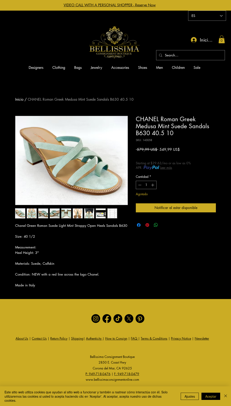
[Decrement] (139, 185)
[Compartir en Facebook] (138, 225)
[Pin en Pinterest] (147, 225)
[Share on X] (164, 225)
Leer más (166, 167)
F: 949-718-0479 (126, 374)
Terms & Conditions (154, 338)
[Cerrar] (225, 396)
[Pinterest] (140, 318)
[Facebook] (106, 318)
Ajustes (190, 396)
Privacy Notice (181, 338)
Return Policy (58, 338)
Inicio (19, 99)
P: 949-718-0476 (98, 374)
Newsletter (202, 338)
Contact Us (39, 338)
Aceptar (210, 396)
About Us (22, 338)
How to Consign (116, 338)
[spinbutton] (146, 185)
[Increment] (153, 185)
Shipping (77, 338)
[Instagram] (95, 318)
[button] (221, 39)
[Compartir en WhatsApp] (156, 225)
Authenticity (94, 338)
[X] (129, 318)
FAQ (134, 338)
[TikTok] (117, 318)
